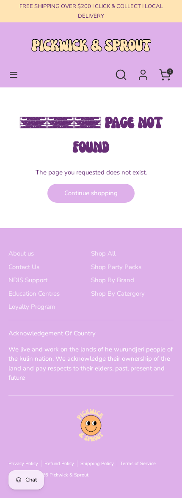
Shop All (103, 253)
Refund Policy (59, 463)
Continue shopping (91, 193)
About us (21, 253)
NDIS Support (27, 280)
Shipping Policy (97, 463)
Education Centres (34, 293)
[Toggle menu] (13, 74)
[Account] (143, 71)
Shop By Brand (112, 280)
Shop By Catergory (118, 293)
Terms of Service (138, 463)
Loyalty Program (31, 306)
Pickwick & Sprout (69, 475)
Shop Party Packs (116, 267)
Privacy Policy (23, 463)
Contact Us (23, 267)
